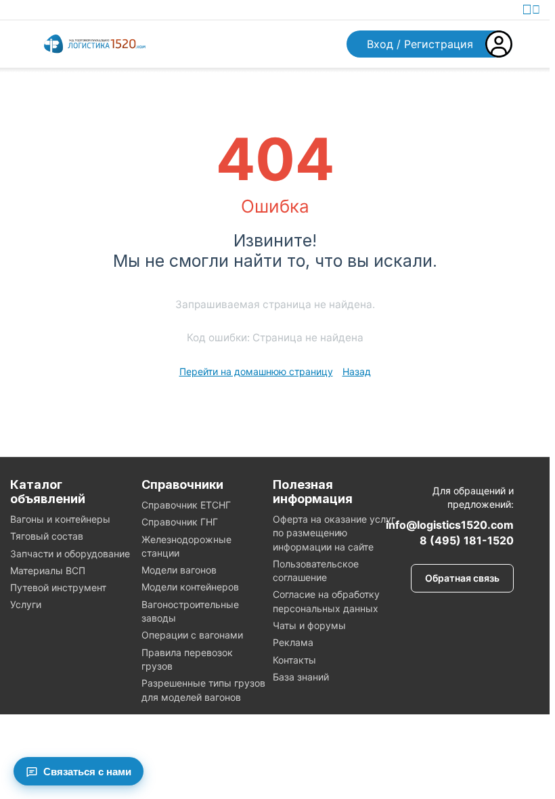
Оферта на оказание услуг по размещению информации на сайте (334, 533)
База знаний (301, 677)
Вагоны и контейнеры (60, 519)
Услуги (25, 604)
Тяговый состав (46, 536)
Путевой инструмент (58, 587)
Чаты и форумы (309, 625)
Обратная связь (462, 578)
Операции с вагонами (192, 635)
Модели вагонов (179, 570)
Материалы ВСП (47, 570)
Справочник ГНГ (179, 521)
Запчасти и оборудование (70, 553)
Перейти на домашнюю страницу (256, 371)
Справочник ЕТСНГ (186, 505)
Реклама (293, 642)
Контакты (294, 660)
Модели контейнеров (190, 586)
